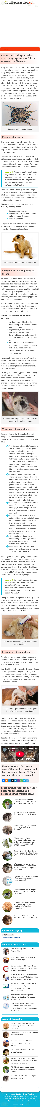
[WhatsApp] (21, 780)
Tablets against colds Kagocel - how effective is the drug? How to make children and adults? (24, 968)
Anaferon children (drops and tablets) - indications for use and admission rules (23, 997)
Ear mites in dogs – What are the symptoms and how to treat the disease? (23, 1043)
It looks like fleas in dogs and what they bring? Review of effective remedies (24, 1025)
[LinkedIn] (15, 780)
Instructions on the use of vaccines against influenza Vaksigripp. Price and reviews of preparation (24, 977)
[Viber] (18, 780)
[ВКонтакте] (3, 780)
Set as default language (11, 937)
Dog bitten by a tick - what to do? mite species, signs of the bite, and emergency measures (24, 1060)
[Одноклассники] (6, 780)
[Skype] (24, 780)
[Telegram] (27, 780)
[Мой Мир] (9, 780)
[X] (12, 780)
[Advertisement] (20, 27)
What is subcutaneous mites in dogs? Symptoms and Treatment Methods (23, 1069)
